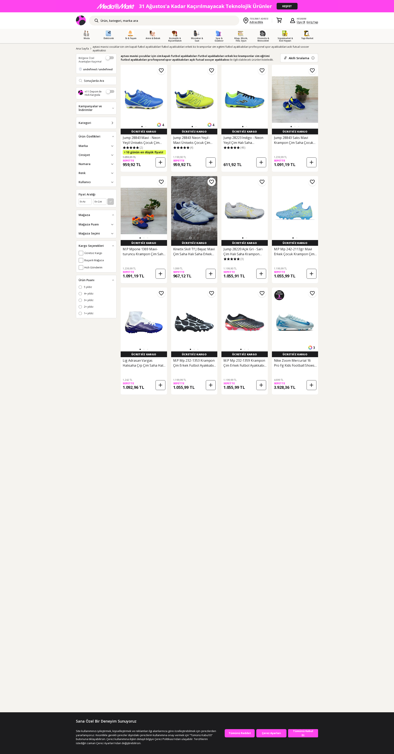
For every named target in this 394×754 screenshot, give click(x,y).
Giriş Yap (312, 22)
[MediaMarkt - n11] (197, 6)
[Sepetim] (279, 20)
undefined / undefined (98, 69)
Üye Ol (301, 22)
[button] (142, 127)
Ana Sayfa (82, 48)
